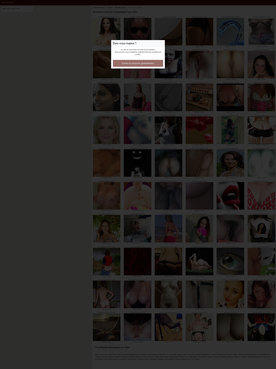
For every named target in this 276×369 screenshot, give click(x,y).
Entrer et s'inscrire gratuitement (138, 63)
